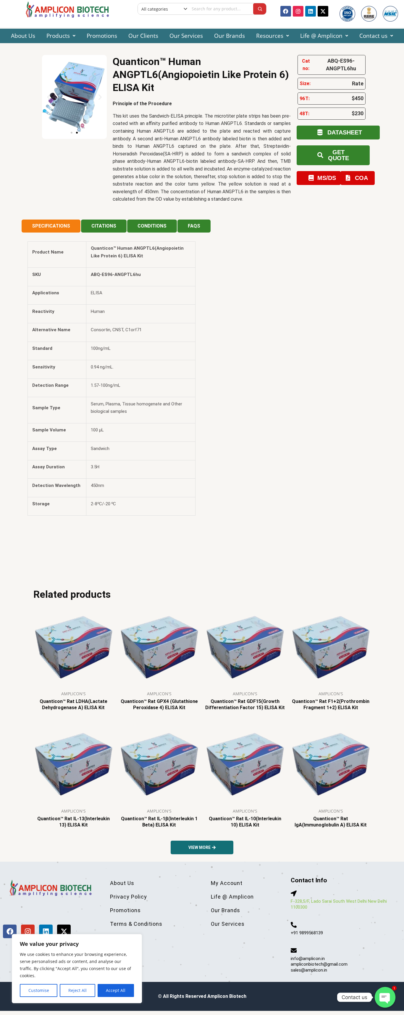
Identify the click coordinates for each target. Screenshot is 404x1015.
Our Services (186, 36)
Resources (269, 36)
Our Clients (143, 36)
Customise (38, 990)
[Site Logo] (67, 9)
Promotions (102, 36)
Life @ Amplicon (321, 36)
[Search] (260, 8)
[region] (77, 968)
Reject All (77, 990)
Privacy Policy (128, 897)
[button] (61, 36)
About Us (23, 36)
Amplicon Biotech (226, 996)
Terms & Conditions (136, 924)
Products (58, 36)
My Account (227, 883)
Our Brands (229, 36)
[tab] (51, 226)
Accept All (115, 990)
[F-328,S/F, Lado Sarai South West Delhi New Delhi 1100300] (294, 894)
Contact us (373, 36)
